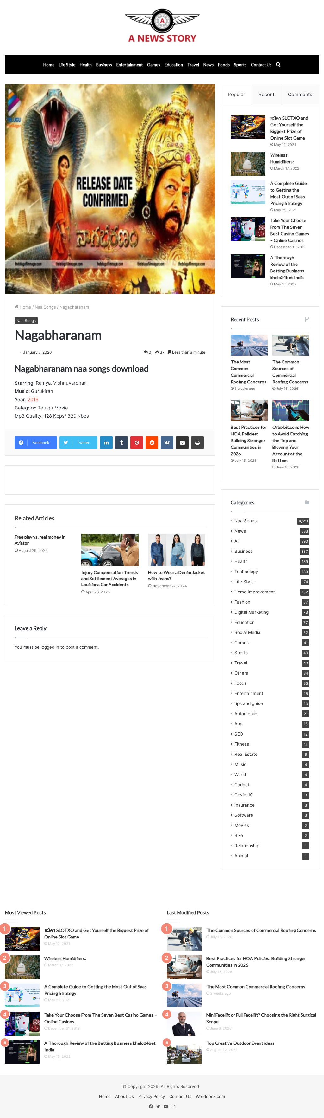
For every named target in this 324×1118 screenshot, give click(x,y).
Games (153, 64)
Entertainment (129, 64)
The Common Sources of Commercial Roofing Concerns (261, 930)
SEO (238, 733)
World (240, 774)
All (236, 541)
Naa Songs (45, 307)
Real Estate (246, 754)
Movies (241, 825)
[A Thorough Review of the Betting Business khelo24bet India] (248, 266)
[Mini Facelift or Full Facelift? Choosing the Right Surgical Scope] (184, 1024)
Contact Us (261, 64)
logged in (50, 647)
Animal (241, 855)
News (208, 64)
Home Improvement (254, 591)
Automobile (245, 713)
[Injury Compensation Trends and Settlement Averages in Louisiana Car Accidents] (110, 550)
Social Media (247, 632)
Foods (224, 64)
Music (240, 764)
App (238, 723)
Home (48, 64)
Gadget (241, 784)
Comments (300, 94)
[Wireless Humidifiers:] (248, 164)
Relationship (246, 845)
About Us (124, 1096)
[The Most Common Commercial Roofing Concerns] (249, 345)
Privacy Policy (151, 1096)
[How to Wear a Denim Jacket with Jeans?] (176, 550)
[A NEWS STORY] (162, 27)
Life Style (67, 64)
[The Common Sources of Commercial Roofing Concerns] (290, 345)
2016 (33, 399)
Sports (240, 64)
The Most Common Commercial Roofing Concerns (255, 986)
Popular (236, 94)
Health (86, 64)
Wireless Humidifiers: (65, 958)
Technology (246, 571)
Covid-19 (243, 794)
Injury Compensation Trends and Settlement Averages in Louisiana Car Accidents (109, 578)
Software (243, 815)
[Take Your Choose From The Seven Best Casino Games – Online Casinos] (248, 229)
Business (104, 64)
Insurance (244, 804)
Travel (193, 64)
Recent (266, 94)
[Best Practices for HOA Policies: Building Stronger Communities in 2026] (249, 410)
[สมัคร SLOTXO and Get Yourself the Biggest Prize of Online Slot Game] (248, 127)
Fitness (241, 744)
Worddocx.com (210, 1096)
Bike (238, 835)
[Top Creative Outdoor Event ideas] (184, 1052)
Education (174, 64)
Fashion (242, 602)
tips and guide (248, 703)
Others (241, 673)
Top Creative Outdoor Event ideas (240, 1043)
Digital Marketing (251, 612)
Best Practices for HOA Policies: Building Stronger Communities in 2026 (248, 440)
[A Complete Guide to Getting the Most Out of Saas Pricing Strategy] (248, 192)
